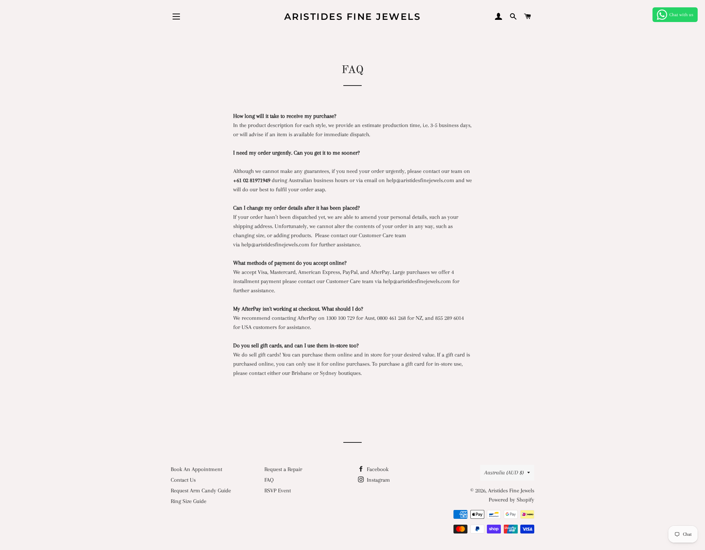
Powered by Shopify (511, 499)
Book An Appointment (196, 469)
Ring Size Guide (188, 501)
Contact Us (183, 480)
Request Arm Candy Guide (201, 490)
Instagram (377, 480)
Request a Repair (283, 469)
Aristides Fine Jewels (352, 16)
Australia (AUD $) (504, 472)
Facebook (376, 469)
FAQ (269, 480)
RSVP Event (277, 490)
